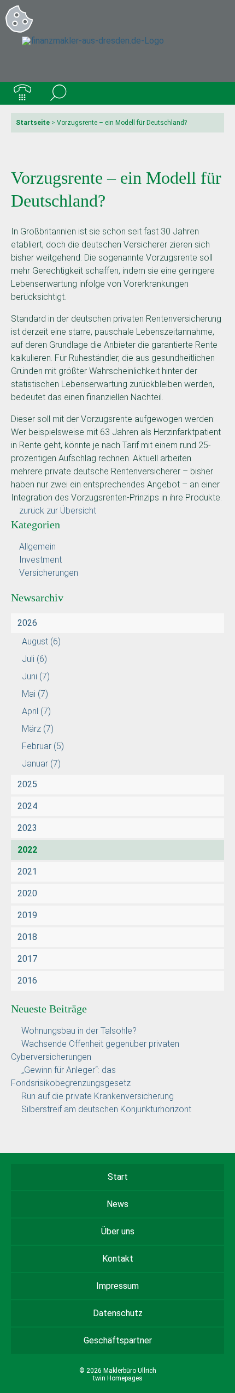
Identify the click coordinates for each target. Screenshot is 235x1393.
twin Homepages (118, 1378)
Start (118, 1177)
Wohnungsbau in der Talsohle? (79, 1031)
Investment (40, 559)
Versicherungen (48, 573)
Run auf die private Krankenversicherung (97, 1096)
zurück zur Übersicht (57, 510)
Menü (212, 93)
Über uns (117, 1231)
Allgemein (37, 546)
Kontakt (117, 1258)
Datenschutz (118, 1313)
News (117, 1204)
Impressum (117, 1286)
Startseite (33, 122)
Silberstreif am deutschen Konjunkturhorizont (106, 1109)
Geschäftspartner (118, 1340)
